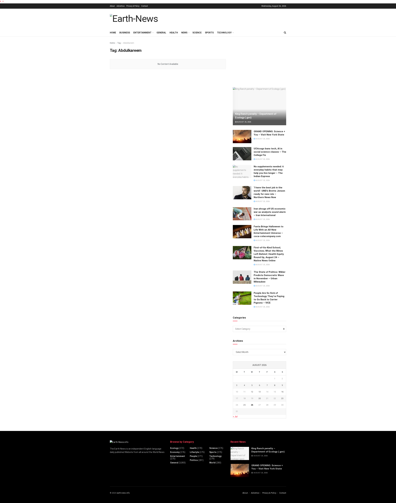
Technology (224, 32)
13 (259, 392)
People (193, 456)
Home (113, 32)
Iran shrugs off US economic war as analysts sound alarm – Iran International (270, 212)
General (161, 32)
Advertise (121, 6)
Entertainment (142, 32)
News (184, 32)
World (212, 462)
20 (259, 398)
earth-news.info (123, 493)
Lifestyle (194, 452)
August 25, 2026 (244, 122)
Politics (194, 460)
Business (124, 32)
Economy (175, 452)
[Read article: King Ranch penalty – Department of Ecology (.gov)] (259, 106)
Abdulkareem (128, 43)
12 (252, 392)
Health (174, 32)
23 (282, 398)
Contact (144, 6)
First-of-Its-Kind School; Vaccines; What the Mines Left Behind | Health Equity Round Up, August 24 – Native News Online (269, 254)
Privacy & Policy (132, 6)
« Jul (235, 416)
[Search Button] (285, 32)
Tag (119, 43)
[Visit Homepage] (134, 18)
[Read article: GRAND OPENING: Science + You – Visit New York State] (242, 136)
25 (244, 405)
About (112, 6)
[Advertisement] (230, 18)
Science (197, 32)
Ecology (174, 448)
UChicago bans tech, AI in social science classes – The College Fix (270, 151)
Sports (209, 32)
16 (282, 392)
